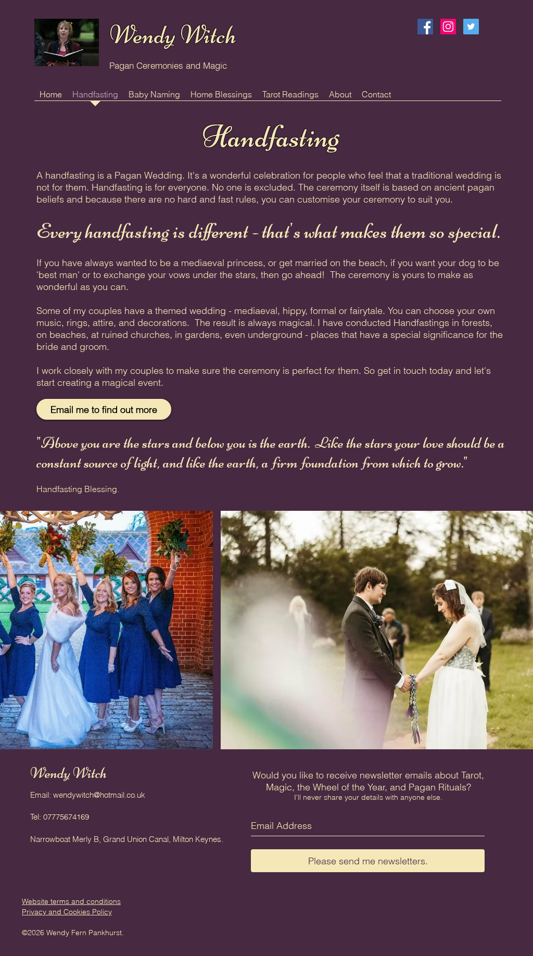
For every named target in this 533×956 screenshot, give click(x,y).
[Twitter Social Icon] (471, 26)
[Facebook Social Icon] (425, 26)
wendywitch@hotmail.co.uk (99, 795)
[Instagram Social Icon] (448, 26)
